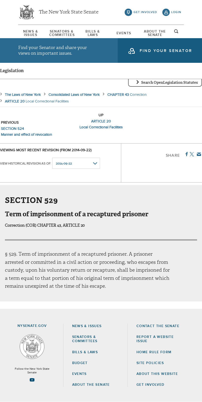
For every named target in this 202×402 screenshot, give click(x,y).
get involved (145, 12)
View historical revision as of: (25, 163)
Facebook (186, 154)
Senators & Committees (61, 33)
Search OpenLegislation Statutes (169, 82)
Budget (80, 363)
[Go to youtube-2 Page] (32, 379)
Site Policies (150, 363)
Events (124, 33)
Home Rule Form (154, 352)
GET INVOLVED (150, 384)
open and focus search (176, 32)
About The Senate (155, 33)
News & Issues (30, 33)
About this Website (157, 374)
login (176, 12)
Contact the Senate (157, 326)
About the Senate (91, 384)
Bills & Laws (92, 33)
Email (198, 154)
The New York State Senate (69, 12)
